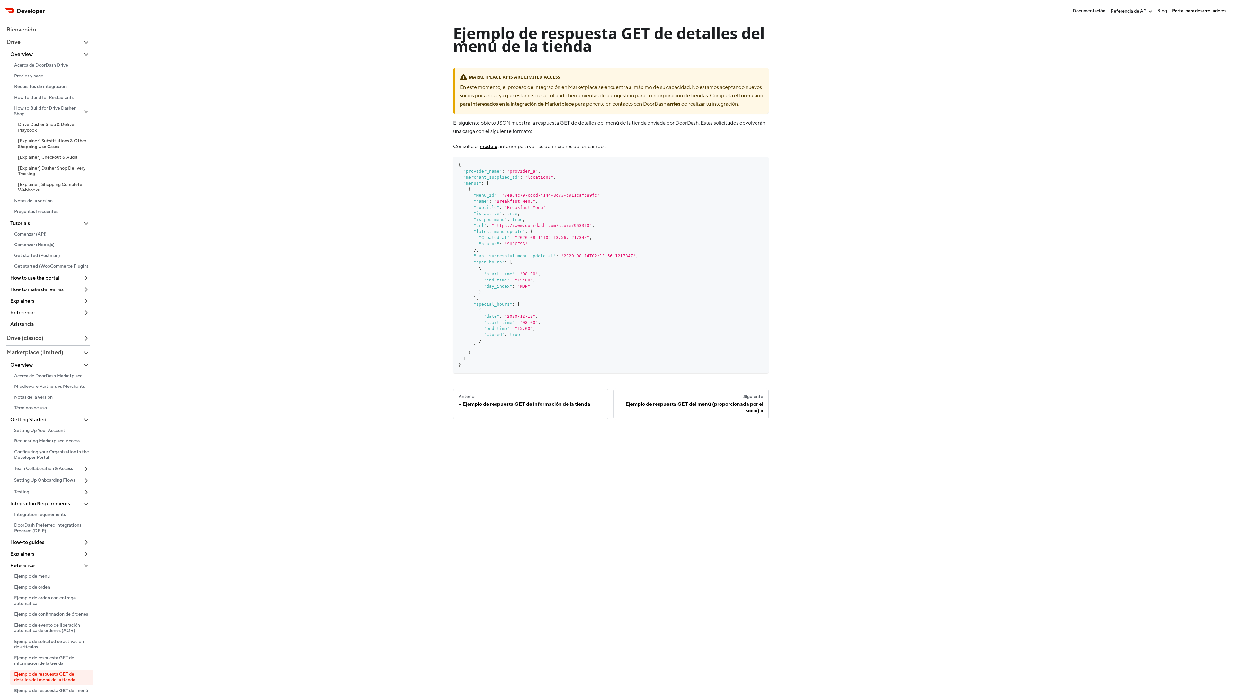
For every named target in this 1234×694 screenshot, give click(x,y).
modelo (488, 146)
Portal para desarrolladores (1199, 11)
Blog (1162, 11)
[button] (48, 42)
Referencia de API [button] (1129, 11)
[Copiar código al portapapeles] (761, 165)
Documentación (1089, 11)
